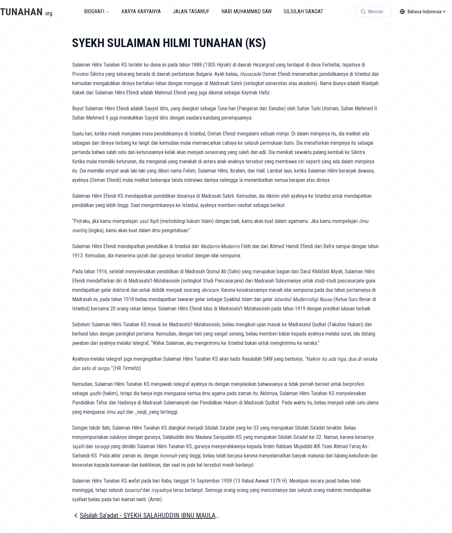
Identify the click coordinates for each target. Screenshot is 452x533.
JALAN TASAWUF (191, 11)
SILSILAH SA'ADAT (303, 11)
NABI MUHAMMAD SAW (246, 11)
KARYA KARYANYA (141, 11)
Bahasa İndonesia (424, 11)
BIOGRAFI (94, 11)
